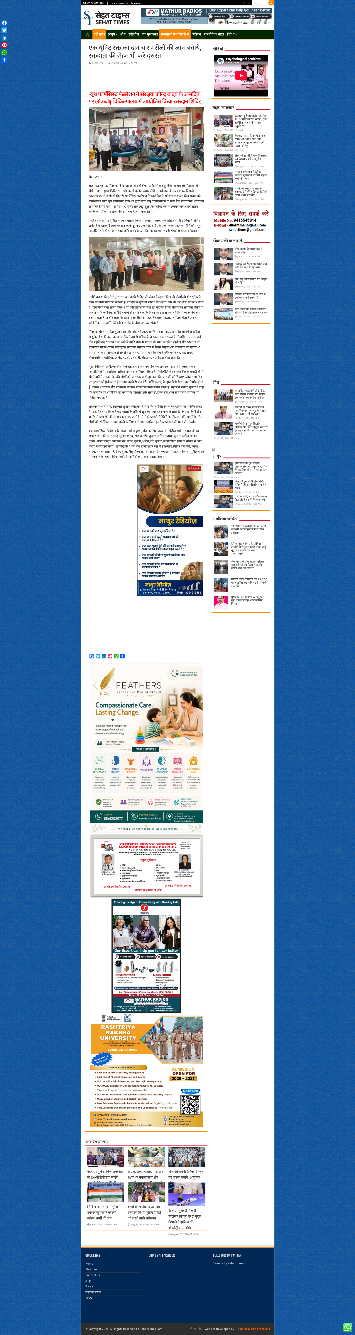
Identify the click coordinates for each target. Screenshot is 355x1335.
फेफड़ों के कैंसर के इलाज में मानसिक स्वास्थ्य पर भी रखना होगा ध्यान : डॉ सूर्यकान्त (250, 411)
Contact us (136, 3)
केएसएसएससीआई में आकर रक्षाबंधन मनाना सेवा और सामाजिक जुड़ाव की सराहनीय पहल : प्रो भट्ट (146, 1180)
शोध (123, 34)
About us (123, 3)
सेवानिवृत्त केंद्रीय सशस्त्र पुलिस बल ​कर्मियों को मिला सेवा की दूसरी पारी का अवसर (247, 565)
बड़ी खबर (99, 34)
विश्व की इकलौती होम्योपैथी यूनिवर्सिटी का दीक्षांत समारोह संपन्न (250, 485)
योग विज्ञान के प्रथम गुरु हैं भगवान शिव (248, 251)
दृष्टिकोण (134, 34)
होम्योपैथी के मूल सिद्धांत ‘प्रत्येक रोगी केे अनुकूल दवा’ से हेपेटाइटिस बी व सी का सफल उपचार (251, 428)
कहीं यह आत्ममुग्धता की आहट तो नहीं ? (251, 281)
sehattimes (98, 63)
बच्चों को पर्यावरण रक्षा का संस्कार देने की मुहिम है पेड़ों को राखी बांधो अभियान (144, 1212)
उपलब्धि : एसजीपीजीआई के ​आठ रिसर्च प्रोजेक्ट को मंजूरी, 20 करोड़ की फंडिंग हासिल (250, 394)
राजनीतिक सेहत (214, 34)
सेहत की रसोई (93, 1292)
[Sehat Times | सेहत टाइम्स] (107, 17)
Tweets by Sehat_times (229, 1263)
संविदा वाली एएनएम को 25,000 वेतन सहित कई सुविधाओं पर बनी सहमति (249, 583)
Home (114, 3)
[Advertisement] (147, 76)
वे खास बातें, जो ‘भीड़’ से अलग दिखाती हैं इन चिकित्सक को (251, 498)
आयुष (111, 34)
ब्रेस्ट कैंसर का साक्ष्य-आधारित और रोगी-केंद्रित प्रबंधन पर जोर (251, 311)
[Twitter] (244, 3)
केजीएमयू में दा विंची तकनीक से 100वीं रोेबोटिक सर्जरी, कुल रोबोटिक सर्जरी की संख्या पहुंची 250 (105, 1180)
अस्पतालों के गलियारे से (174, 34)
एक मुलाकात (150, 34)
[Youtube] (249, 3)
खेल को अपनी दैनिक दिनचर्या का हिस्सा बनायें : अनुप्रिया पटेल (186, 1177)
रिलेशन (196, 34)
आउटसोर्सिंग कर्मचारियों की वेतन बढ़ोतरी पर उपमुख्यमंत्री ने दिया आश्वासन (248, 529)
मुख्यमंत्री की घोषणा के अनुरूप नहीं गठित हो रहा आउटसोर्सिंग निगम (247, 600)
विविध (230, 34)
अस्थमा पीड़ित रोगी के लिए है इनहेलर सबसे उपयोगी (250, 296)
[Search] (271, 3)
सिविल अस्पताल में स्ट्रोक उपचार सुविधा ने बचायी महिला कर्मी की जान (102, 1212)
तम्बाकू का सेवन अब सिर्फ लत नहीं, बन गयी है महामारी (251, 266)
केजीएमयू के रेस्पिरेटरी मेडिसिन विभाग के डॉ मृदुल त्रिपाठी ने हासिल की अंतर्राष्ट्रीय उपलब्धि (184, 1219)
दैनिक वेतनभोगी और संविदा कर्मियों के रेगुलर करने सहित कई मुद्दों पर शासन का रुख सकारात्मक (248, 548)
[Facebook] (240, 3)
